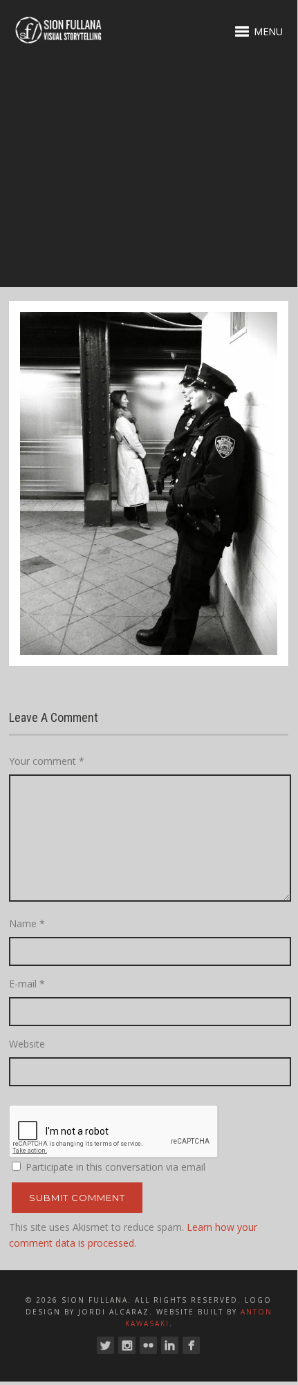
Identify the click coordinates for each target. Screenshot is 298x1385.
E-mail (27, 983)
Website (27, 1043)
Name (27, 923)
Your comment (46, 761)
